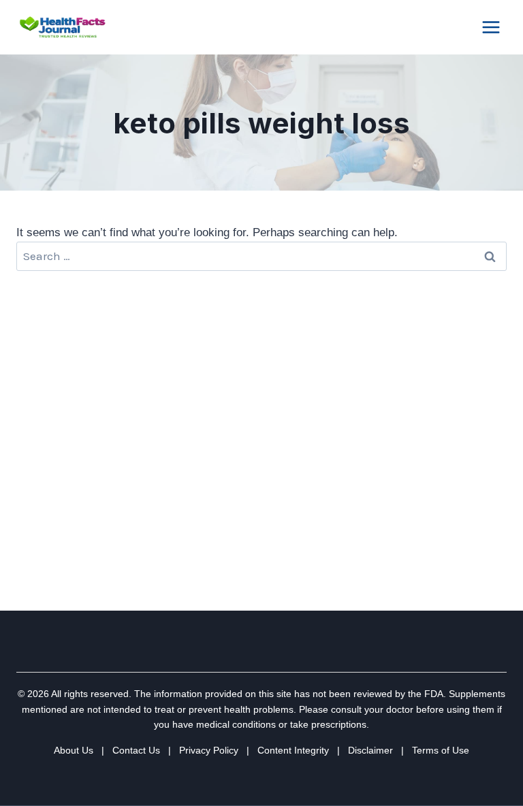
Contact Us (136, 750)
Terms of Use (440, 750)
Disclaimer (370, 750)
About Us (73, 750)
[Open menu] (491, 27)
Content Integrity (293, 750)
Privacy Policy (208, 750)
